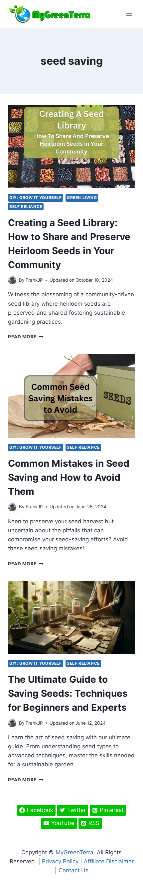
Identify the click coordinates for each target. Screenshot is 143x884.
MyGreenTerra (74, 852)
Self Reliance (25, 206)
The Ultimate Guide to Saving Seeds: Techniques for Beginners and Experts (68, 693)
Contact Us (73, 870)
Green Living (82, 197)
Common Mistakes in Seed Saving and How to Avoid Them (68, 477)
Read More (26, 336)
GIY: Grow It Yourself (35, 197)
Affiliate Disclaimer (109, 861)
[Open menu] (129, 14)
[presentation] (71, 147)
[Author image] (12, 280)
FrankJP (34, 280)
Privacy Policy (60, 861)
